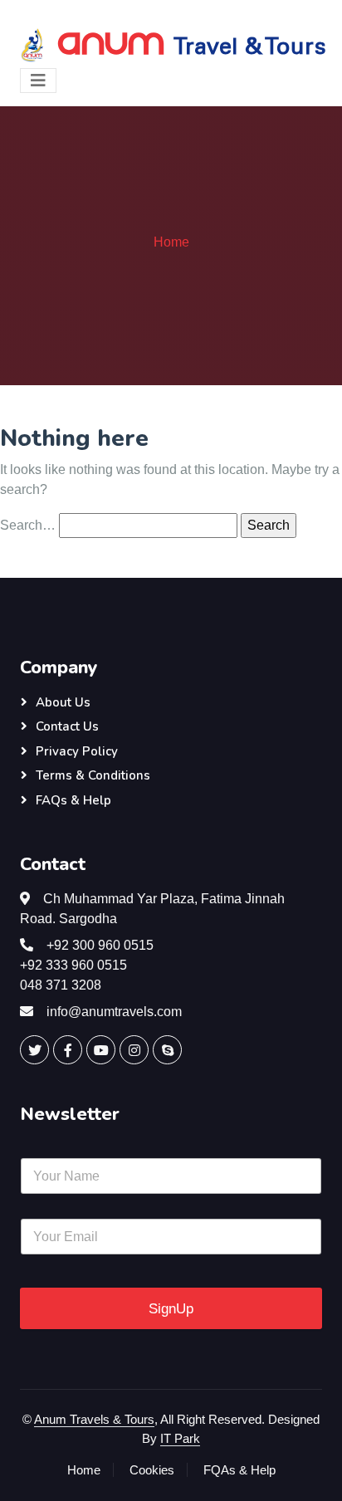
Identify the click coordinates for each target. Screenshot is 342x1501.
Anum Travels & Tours (94, 1419)
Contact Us (67, 726)
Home (171, 242)
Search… (28, 525)
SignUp (171, 1309)
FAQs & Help (73, 800)
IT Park (180, 1438)
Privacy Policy (77, 751)
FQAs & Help (239, 1470)
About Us (63, 702)
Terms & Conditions (93, 775)
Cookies (151, 1470)
